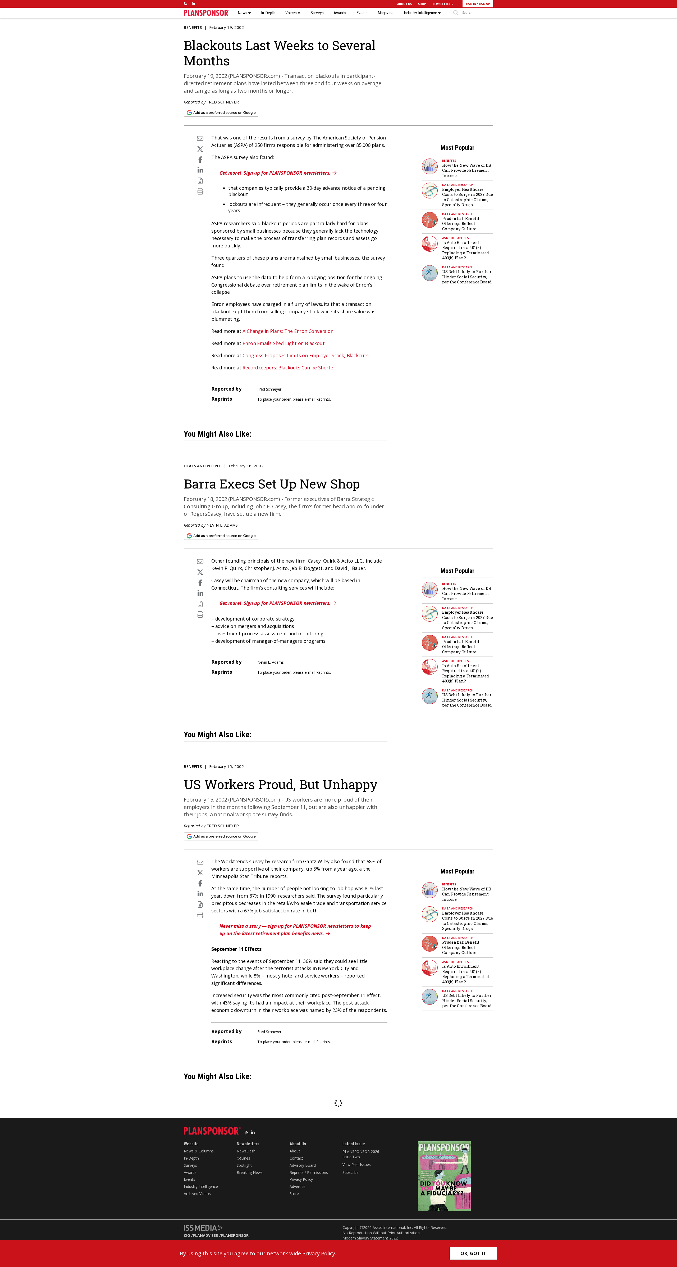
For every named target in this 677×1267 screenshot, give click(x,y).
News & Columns (199, 1150)
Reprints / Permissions (309, 1172)
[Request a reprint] (200, 180)
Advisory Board (303, 1165)
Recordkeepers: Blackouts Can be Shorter (289, 367)
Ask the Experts (455, 238)
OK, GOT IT (473, 1253)
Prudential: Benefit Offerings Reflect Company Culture (460, 223)
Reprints (323, 399)
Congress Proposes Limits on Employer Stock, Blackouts (305, 355)
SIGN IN (471, 4)
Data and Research (457, 185)
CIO (187, 1235)
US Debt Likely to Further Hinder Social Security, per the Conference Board (467, 276)
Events (362, 13)
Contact (296, 1158)
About (295, 1150)
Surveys (317, 13)
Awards (340, 13)
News (243, 13)
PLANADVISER (205, 1235)
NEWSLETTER (441, 4)
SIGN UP (484, 4)
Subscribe (350, 1172)
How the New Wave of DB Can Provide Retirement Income (466, 170)
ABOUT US (404, 4)
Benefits (193, 27)
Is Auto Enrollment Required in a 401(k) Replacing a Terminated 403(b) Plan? (465, 250)
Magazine (386, 13)
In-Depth (268, 13)
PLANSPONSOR (235, 1235)
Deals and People (202, 465)
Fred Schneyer (223, 102)
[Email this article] (200, 138)
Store (294, 1193)
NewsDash (246, 1150)
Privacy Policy (301, 1179)
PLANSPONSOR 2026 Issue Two (360, 1154)
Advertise (297, 1186)
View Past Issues (356, 1164)
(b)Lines (243, 1158)
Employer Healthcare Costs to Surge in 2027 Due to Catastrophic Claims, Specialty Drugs (467, 197)
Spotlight (244, 1165)
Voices (291, 13)
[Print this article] (200, 191)
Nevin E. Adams (222, 525)
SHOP (422, 4)
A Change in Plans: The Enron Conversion (288, 331)
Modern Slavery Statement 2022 (370, 1238)
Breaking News (250, 1172)
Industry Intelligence (421, 13)
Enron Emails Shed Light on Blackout (283, 343)
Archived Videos (197, 1193)
